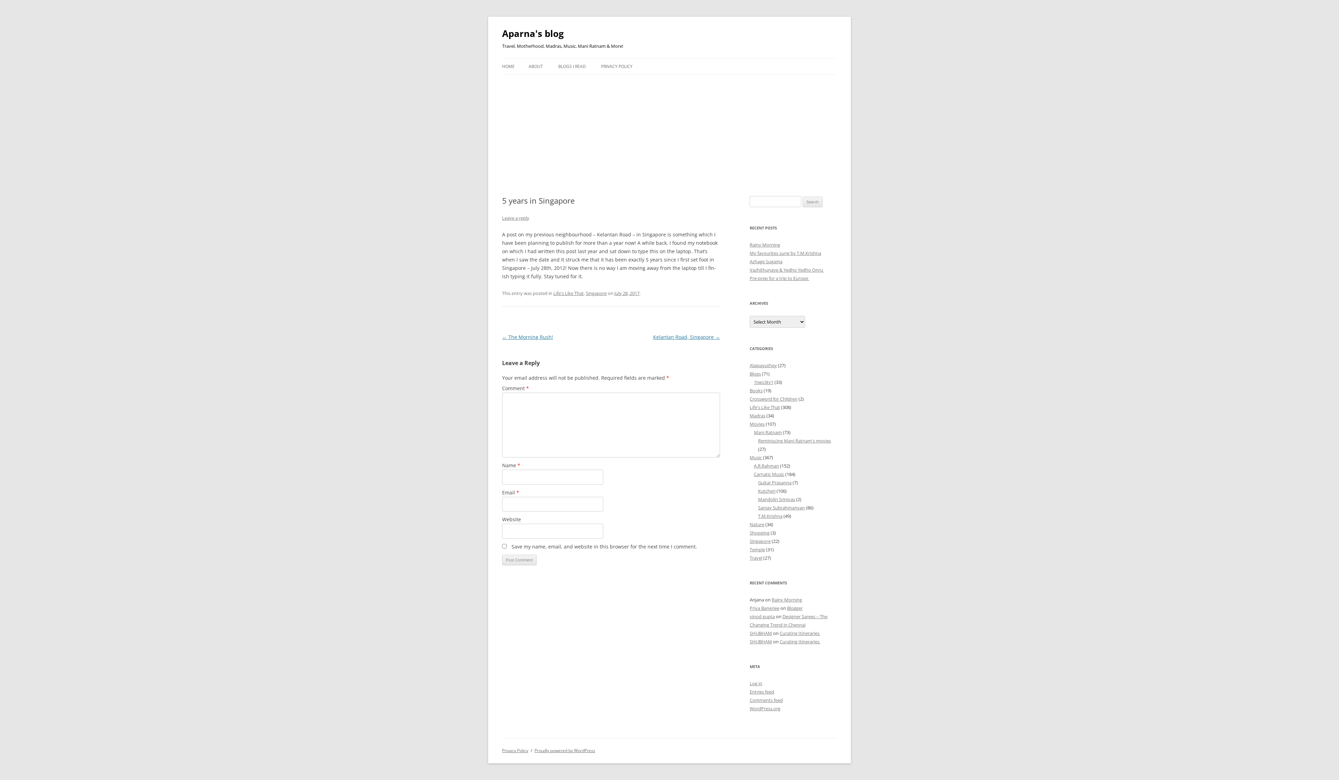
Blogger (795, 608)
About (536, 66)
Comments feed (766, 700)
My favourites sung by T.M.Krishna (785, 253)
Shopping (760, 533)
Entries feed (762, 692)
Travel (756, 558)
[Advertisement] (669, 127)
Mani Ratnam (768, 432)
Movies (757, 424)
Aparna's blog (533, 33)
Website (511, 519)
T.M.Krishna (770, 516)
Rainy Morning (765, 245)
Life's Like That (568, 293)
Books (756, 390)
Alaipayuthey (763, 365)
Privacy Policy (617, 66)
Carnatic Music (769, 474)
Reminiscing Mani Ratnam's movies (794, 441)
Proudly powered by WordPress (565, 751)
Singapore (596, 293)
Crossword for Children (773, 399)
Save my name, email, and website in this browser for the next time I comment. (604, 546)
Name (511, 465)
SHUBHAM (761, 633)
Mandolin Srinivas (776, 499)
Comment (515, 388)
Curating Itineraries (800, 633)
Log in (756, 683)
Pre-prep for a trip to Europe (779, 278)
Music (756, 457)
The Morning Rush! (527, 337)
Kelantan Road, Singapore (686, 337)
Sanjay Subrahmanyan (781, 508)
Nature (757, 524)
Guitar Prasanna (775, 482)
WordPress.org (765, 708)
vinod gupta (762, 616)
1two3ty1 (763, 382)
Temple (757, 549)
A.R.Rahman (766, 466)
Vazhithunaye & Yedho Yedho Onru (787, 270)
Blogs (755, 374)
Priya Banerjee (764, 608)
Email (510, 492)
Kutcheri (767, 491)
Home (508, 66)
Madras (757, 415)
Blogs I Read (572, 66)
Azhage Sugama (766, 261)
